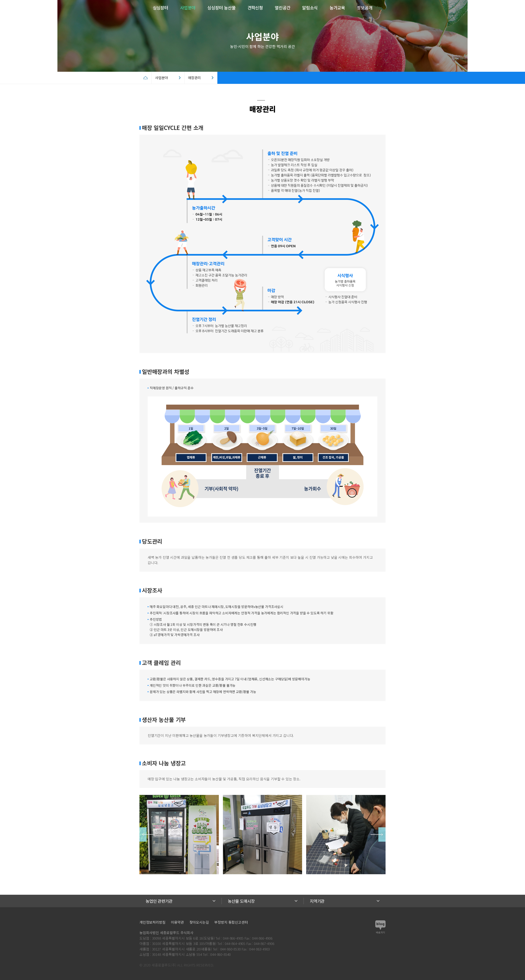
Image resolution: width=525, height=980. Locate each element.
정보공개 (364, 8)
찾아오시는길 (199, 922)
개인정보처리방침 (152, 922)
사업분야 (187, 8)
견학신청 (255, 8)
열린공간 (282, 8)
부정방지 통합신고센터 (231, 922)
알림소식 (309, 8)
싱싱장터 (160, 8)
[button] (499, 8)
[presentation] (146, 834)
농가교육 (337, 8)
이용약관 (177, 922)
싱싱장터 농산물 (221, 8)
